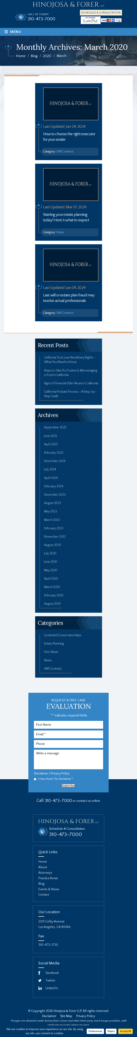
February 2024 (53, 486)
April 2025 (51, 444)
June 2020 (50, 562)
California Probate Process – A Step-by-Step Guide (70, 394)
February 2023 (53, 528)
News (60, 232)
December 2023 (54, 495)
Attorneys (45, 873)
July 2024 (50, 469)
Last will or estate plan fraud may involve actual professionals (68, 298)
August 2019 (52, 604)
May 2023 (50, 511)
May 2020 (50, 570)
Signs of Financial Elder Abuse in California (71, 383)
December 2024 (54, 461)
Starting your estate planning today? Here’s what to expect (66, 217)
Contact (43, 894)
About (42, 867)
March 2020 (52, 587)
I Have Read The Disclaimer (55, 778)
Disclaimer (41, 773)
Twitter (50, 980)
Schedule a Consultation (101, 12)
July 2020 (50, 553)
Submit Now (68, 785)
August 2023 (52, 503)
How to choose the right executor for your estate (69, 137)
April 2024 (51, 478)
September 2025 (55, 427)
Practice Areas (48, 878)
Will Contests (64, 151)
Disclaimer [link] (49, 1016)
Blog (41, 883)
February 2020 (54, 595)
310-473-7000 (41, 19)
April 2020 (51, 578)
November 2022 (55, 537)
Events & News (48, 889)
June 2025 (50, 436)
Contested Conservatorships (62, 635)
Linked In (51, 988)
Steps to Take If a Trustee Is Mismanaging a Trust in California (70, 373)
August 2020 (52, 545)
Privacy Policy (60, 773)
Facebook (52, 973)
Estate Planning (54, 643)
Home (42, 862)
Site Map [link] (66, 1016)
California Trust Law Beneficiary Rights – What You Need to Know (70, 360)
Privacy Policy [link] (85, 1016)
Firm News (51, 652)
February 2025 (53, 453)
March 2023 (52, 520)
